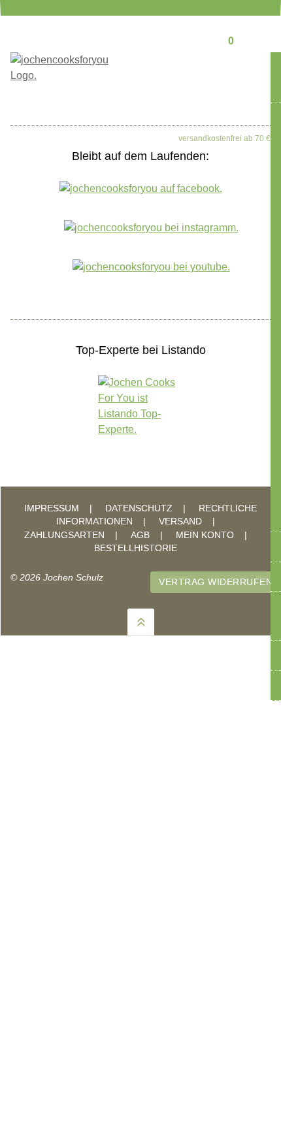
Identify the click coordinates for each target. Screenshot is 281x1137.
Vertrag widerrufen (216, 582)
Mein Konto (205, 535)
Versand (180, 521)
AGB (140, 535)
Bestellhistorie (135, 548)
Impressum (51, 508)
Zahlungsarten (64, 535)
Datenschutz (139, 508)
